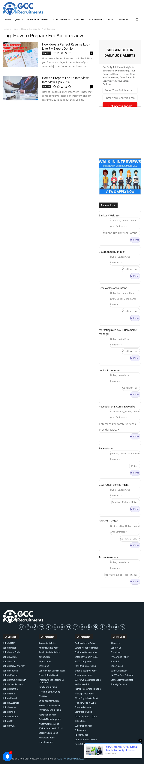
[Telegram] (95, 627)
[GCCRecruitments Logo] (23, 9)
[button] (137, 19)
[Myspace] (75, 627)
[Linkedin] (61, 627)
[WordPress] (109, 627)
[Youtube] (115, 627)
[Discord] (41, 627)
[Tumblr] (102, 627)
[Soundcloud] (82, 627)
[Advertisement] (120, 132)
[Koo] (55, 627)
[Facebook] (48, 627)
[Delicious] (35, 627)
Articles (46, 53)
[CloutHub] (28, 627)
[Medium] (68, 627)
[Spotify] (89, 627)
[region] (49, 736)
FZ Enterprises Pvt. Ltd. (70, 758)
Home (6, 28)
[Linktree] (122, 627)
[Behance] (21, 627)
